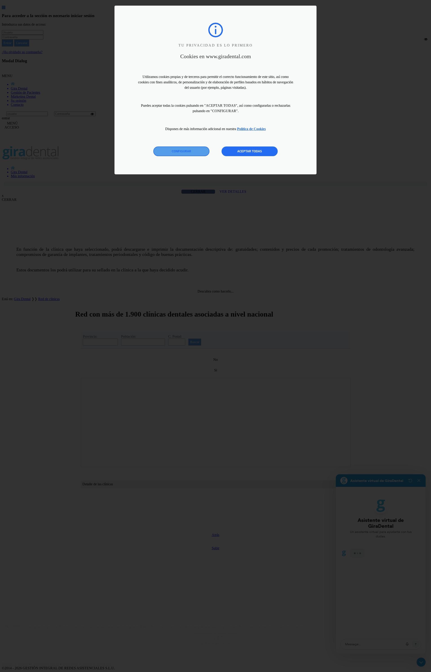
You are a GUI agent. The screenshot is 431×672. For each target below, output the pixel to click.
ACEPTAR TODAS (249, 151)
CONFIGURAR (181, 151)
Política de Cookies (251, 129)
